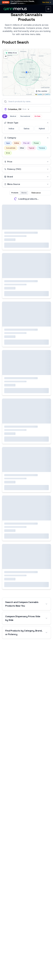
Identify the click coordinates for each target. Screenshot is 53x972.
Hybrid (42, 128)
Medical (13, 116)
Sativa (26, 128)
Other (22, 148)
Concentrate (10, 148)
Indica (11, 128)
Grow (8, 153)
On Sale (37, 116)
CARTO (47, 94)
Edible (16, 143)
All (5, 116)
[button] (26, 72)
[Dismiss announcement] (50, 2)
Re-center (42, 91)
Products (14, 193)
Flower (36, 143)
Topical (31, 148)
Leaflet (39, 94)
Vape (8, 143)
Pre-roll (26, 143)
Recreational (25, 116)
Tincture (42, 148)
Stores (23, 193)
